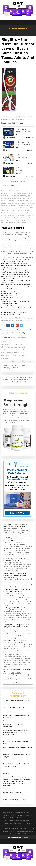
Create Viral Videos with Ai (12, 792)
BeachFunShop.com (18, 28)
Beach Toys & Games (18, 337)
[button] (18, 35)
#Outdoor (14, 333)
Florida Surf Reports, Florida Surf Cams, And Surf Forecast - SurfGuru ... (17, 560)
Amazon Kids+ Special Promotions (12, 306)
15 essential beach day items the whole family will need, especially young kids (16, 625)
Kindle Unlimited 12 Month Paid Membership (15, 276)
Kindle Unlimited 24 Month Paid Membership (16, 266)
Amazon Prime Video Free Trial (11, 314)
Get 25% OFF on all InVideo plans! (14, 800)
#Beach (13, 330)
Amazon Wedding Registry (10, 291)
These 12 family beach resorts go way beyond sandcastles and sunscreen (15, 525)
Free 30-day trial (26, 382)
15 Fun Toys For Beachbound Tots (14, 608)
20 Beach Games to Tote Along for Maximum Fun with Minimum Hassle (14, 574)
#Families (19, 330)
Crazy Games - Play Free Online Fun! (15, 640)
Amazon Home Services (9, 297)
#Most (7, 333)
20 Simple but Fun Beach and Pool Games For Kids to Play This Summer (16, 590)
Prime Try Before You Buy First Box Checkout (16, 308)
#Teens (27, 333)
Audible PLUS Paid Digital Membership (14, 268)
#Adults (7, 330)
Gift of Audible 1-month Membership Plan (15, 274)
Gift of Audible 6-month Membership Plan (15, 272)
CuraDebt (6, 773)
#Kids (31, 330)
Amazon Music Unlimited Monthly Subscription (16, 310)
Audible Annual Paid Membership (12, 261)
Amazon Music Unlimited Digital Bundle (14, 312)
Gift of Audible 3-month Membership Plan (15, 270)
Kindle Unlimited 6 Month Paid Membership (15, 285)
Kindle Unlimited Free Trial (9, 295)
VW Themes (24, 837)
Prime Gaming (6, 299)
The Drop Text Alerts (8, 283)
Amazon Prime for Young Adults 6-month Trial (16, 287)
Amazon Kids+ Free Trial (9, 304)
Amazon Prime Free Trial (9, 293)
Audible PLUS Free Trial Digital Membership (15, 280)
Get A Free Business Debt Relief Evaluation (17, 747)
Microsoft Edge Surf (9, 540)
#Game (26, 330)
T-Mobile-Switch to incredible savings (16, 701)
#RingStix (21, 333)
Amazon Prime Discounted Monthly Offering (16, 302)
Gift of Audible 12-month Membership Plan (15, 264)
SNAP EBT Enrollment (8, 278)
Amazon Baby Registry (9, 289)
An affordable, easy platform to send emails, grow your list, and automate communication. (16, 732)
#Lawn (2, 333)
